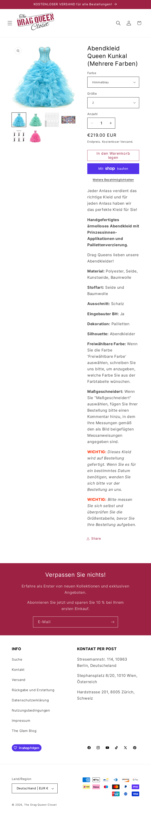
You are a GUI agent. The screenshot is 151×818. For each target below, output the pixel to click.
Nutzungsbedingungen (31, 710)
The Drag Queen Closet (40, 804)
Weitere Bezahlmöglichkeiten (113, 179)
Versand (18, 680)
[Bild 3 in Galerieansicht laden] (52, 120)
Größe (92, 93)
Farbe (91, 73)
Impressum (21, 721)
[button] (10, 23)
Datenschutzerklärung (30, 700)
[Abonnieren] (112, 621)
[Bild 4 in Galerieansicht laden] (68, 120)
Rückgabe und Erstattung (33, 690)
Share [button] (96, 538)
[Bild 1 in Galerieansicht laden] (19, 120)
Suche (17, 659)
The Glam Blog (24, 731)
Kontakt (18, 670)
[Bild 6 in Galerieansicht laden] (35, 136)
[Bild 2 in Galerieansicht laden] (35, 120)
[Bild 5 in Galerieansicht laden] (19, 136)
